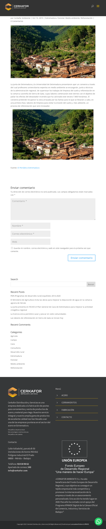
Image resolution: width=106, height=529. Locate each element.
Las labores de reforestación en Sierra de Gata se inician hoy (37, 318)
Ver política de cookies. (15, 434)
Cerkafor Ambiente (22, 18)
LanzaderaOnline (76, 524)
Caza (13, 344)
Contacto (67, 417)
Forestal (61, 18)
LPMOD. (86, 524)
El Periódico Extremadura (28, 168)
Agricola (14, 336)
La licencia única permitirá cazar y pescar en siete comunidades (38, 314)
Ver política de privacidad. (16, 430)
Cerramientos (69, 402)
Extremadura (50, 18)
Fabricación (68, 410)
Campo (14, 340)
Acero (65, 395)
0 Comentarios (17, 21)
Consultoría (16, 348)
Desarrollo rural (17, 352)
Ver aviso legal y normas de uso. (18, 432)
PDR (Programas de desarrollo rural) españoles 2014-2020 (35, 296)
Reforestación (87, 18)
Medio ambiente (72, 18)
